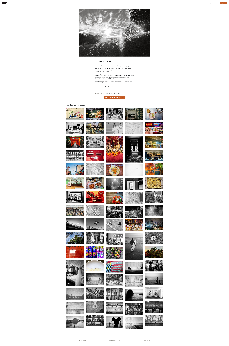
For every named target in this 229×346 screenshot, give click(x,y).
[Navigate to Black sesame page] (114, 212)
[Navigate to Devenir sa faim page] (134, 114)
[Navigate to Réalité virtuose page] (134, 184)
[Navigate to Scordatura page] (134, 281)
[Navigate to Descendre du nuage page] (75, 155)
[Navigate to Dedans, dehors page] (154, 252)
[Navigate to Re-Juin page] (75, 308)
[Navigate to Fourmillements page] (95, 265)
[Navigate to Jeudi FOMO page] (114, 184)
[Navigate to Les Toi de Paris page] (75, 294)
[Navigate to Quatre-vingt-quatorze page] (75, 128)
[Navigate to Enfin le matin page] (95, 169)
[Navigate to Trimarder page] (75, 169)
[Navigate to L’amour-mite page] (95, 307)
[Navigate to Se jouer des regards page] (114, 114)
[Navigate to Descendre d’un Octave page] (134, 149)
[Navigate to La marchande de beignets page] (95, 183)
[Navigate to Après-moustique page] (95, 252)
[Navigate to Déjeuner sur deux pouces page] (75, 210)
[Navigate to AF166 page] (114, 267)
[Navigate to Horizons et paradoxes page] (154, 321)
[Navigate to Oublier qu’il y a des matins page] (75, 273)
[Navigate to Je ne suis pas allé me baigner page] (154, 238)
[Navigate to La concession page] (95, 238)
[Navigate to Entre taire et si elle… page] (114, 280)
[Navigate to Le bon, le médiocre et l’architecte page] (154, 197)
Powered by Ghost (147, 340)
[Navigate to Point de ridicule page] (154, 183)
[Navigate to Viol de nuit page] (95, 293)
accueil (12, 3)
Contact (119, 340)
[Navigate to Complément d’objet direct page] (114, 198)
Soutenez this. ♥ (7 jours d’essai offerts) (114, 97)
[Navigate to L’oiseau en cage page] (134, 212)
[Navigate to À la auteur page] (95, 279)
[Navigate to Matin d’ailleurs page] (134, 128)
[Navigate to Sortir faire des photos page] (114, 225)
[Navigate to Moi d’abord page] (75, 114)
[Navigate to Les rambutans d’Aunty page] (75, 238)
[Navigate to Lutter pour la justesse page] (114, 294)
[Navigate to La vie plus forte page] (114, 253)
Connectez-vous (215, 3)
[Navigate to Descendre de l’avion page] (154, 142)
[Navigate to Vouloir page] (154, 265)
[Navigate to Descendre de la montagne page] (75, 142)
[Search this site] (210, 3)
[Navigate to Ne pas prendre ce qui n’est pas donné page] (134, 309)
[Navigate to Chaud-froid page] (134, 170)
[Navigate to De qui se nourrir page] (95, 321)
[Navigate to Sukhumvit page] (154, 224)
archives (25, 3)
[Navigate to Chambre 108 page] (134, 246)
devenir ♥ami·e (32, 3)
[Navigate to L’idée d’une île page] (75, 322)
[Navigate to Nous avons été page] (114, 322)
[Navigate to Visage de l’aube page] (95, 197)
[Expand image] (82, 118)
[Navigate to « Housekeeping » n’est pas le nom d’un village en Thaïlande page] (134, 198)
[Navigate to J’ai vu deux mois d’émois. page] (95, 224)
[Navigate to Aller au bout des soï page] (95, 128)
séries (21, 3)
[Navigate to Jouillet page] (134, 323)
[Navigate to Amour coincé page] (114, 170)
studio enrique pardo (112, 340)
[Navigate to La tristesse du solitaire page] (114, 239)
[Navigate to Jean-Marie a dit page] (75, 183)
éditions (38, 3)
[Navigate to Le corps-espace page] (95, 114)
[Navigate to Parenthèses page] (154, 293)
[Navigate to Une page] (95, 155)
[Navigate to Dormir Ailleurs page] (95, 210)
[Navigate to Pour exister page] (114, 308)
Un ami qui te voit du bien (113, 93)
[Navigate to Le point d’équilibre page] (134, 225)
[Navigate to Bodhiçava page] (75, 197)
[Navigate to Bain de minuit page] (154, 307)
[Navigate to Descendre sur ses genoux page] (114, 149)
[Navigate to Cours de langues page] (134, 295)
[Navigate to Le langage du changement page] (154, 279)
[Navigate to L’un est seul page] (134, 268)
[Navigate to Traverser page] (75, 224)
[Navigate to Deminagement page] (154, 155)
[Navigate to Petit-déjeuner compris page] (154, 169)
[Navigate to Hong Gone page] (154, 128)
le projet (16, 3)
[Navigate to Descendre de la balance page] (95, 142)
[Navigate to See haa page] (154, 114)
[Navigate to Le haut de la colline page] (75, 252)
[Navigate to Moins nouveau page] (114, 128)
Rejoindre (223, 3)
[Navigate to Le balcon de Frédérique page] (154, 210)
